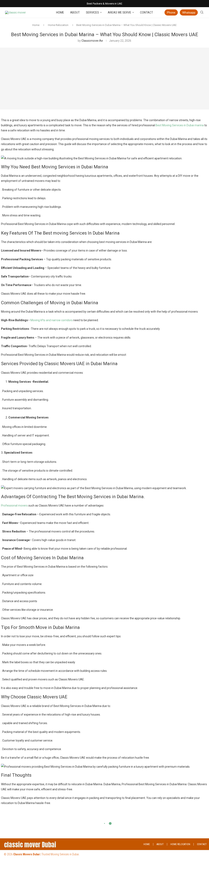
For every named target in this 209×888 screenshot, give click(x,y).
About (75, 12)
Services (92, 12)
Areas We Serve (119, 12)
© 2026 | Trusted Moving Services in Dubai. (41, 854)
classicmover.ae (92, 40)
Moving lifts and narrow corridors (51, 320)
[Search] (202, 12)
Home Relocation (58, 25)
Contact (146, 12)
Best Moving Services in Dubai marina (180, 125)
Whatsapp (188, 12)
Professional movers (14, 505)
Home (60, 12)
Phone (171, 12)
